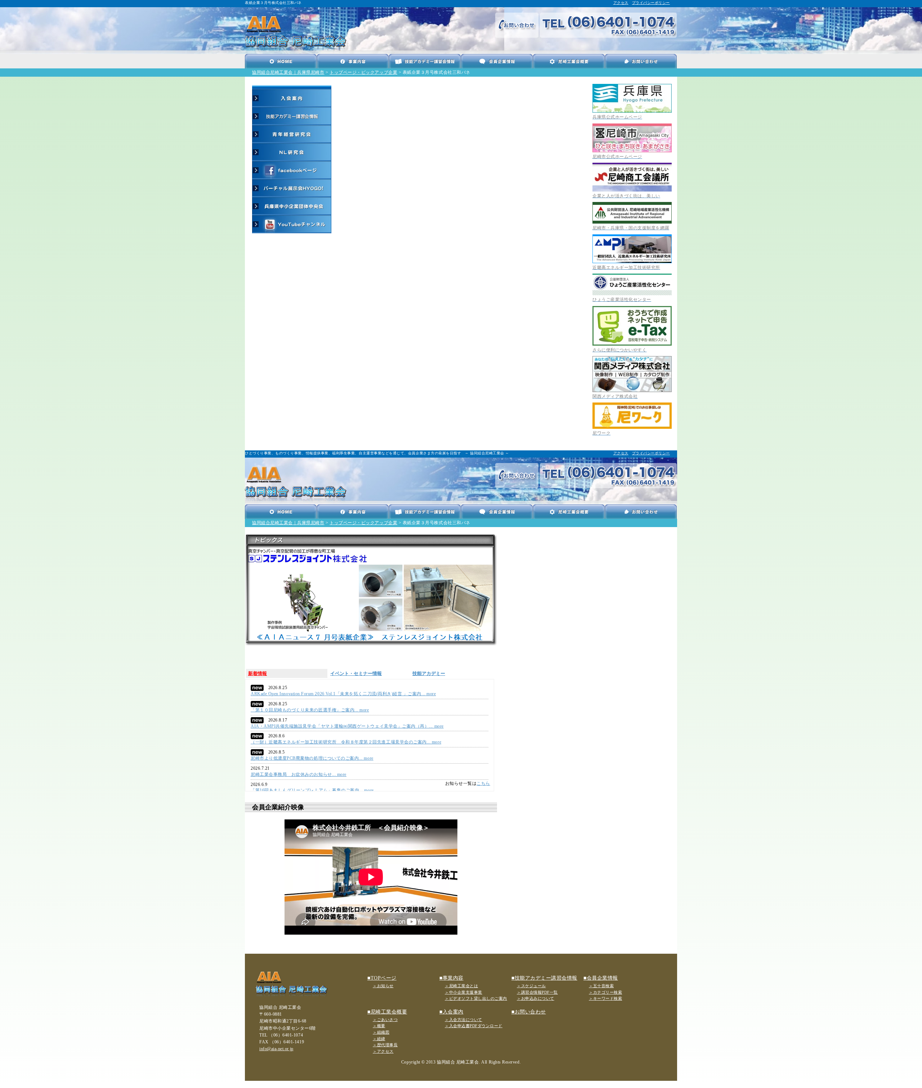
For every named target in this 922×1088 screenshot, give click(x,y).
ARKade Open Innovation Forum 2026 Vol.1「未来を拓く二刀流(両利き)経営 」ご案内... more (343, 693)
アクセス (620, 3)
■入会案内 (451, 1012)
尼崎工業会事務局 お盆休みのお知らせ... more (298, 774)
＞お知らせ (383, 986)
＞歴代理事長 (385, 1045)
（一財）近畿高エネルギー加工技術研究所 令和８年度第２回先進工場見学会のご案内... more (346, 742)
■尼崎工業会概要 (387, 1012)
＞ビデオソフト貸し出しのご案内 (476, 998)
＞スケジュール (531, 986)
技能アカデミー (428, 673)
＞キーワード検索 (605, 998)
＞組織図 (381, 1032)
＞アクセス (383, 1051)
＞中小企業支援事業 (463, 992)
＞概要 (379, 1026)
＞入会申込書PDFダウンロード (473, 1026)
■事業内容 (451, 978)
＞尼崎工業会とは (461, 986)
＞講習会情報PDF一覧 (537, 992)
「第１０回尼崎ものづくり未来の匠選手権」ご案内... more (310, 709)
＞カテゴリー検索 (605, 992)
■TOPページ (382, 978)
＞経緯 (379, 1039)
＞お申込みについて (535, 998)
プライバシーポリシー (651, 3)
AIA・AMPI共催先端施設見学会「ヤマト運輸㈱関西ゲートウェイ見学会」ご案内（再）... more (347, 726)
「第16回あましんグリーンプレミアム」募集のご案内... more (312, 790)
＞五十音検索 (601, 986)
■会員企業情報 (600, 978)
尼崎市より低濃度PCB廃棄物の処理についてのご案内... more (312, 758)
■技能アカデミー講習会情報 (544, 978)
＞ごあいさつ (385, 1019)
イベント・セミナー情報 (356, 673)
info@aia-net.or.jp (276, 1048)
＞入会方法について (463, 1019)
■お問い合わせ (528, 1012)
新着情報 (257, 673)
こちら (483, 783)
